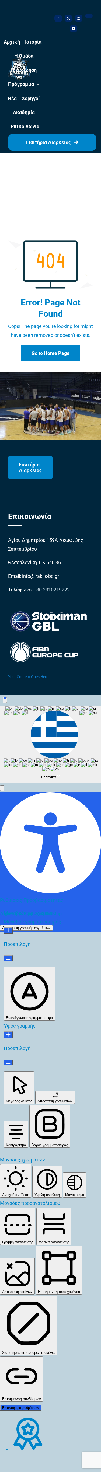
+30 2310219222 (52, 589)
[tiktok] (89, 16)
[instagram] (78, 18)
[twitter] (68, 18)
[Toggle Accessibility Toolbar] (5, 700)
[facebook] (58, 18)
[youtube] (73, 28)
